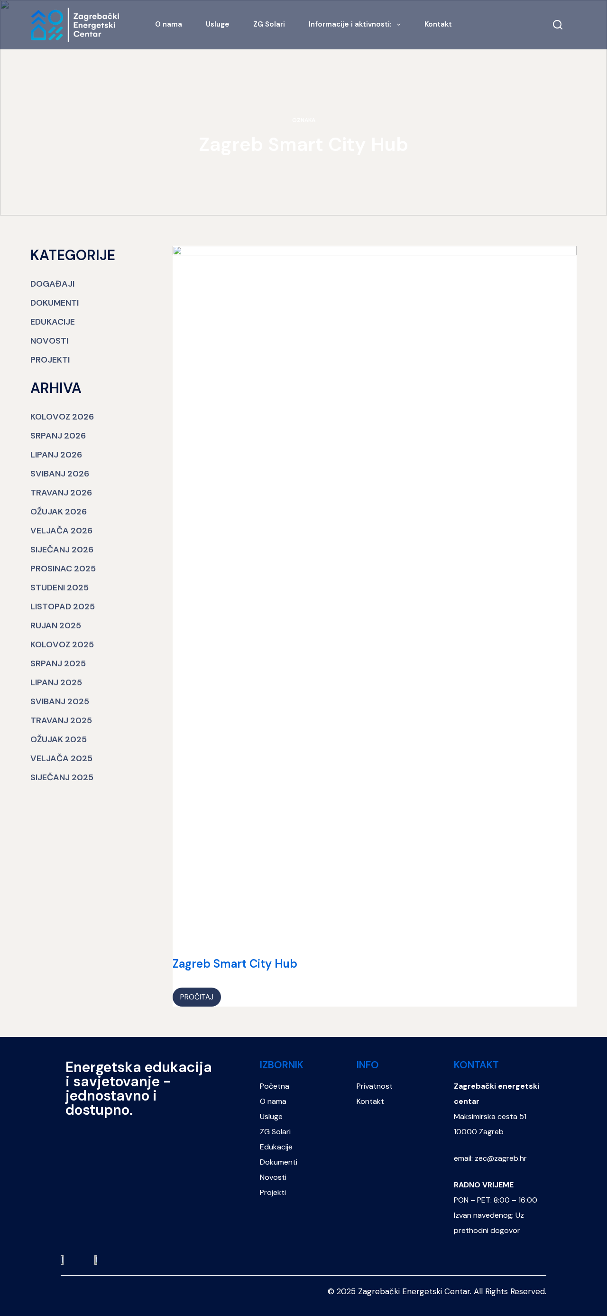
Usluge (218, 24)
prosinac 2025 (63, 568)
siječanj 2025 (61, 777)
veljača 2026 (61, 530)
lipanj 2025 (56, 682)
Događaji (52, 283)
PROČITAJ (200, 995)
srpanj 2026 (58, 435)
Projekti (50, 359)
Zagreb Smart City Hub (235, 963)
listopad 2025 (62, 606)
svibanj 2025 (59, 701)
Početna (274, 1086)
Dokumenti (54, 302)
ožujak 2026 (58, 511)
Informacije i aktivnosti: (350, 24)
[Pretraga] (557, 24)
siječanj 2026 (61, 549)
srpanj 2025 (58, 663)
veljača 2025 (61, 758)
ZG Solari (269, 24)
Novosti (49, 340)
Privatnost (375, 1086)
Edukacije (52, 321)
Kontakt (438, 24)
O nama (168, 24)
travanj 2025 (61, 720)
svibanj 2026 (59, 473)
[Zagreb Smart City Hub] (375, 602)
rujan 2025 (55, 625)
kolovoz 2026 (62, 416)
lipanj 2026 (56, 454)
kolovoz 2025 (62, 644)
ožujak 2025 (58, 739)
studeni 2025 (59, 587)
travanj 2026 (61, 492)
